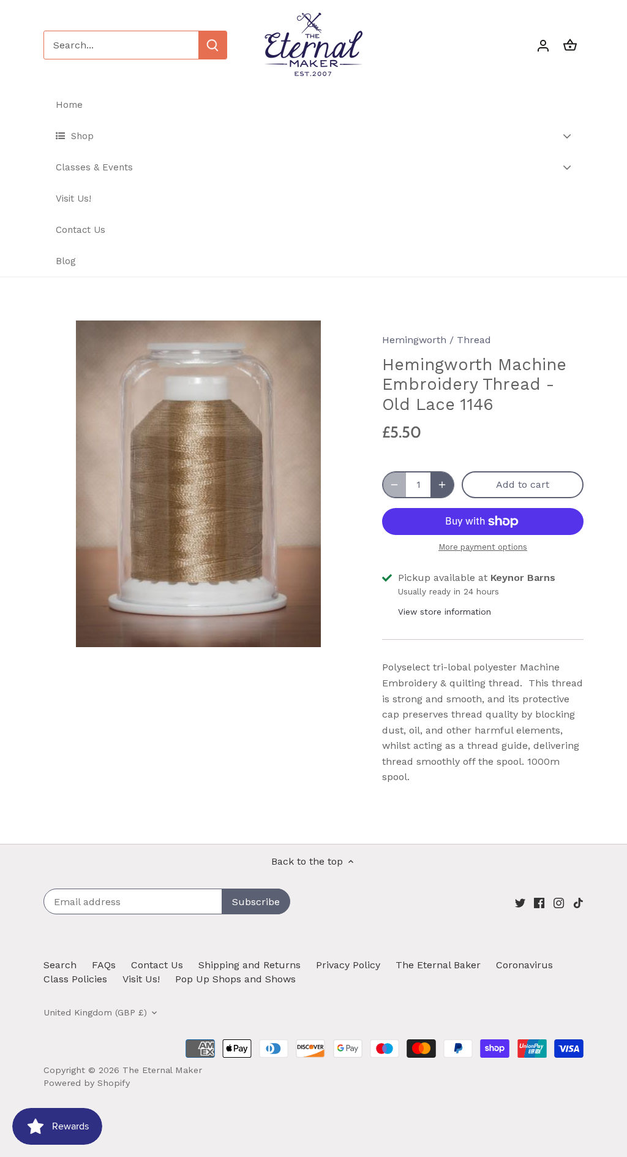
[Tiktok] (578, 902)
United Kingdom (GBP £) (95, 1012)
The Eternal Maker (162, 1070)
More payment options (482, 547)
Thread (474, 340)
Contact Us (157, 965)
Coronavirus (524, 965)
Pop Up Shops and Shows (235, 979)
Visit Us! (141, 979)
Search (60, 965)
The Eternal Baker (438, 965)
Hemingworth (414, 340)
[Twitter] (520, 902)
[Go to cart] (570, 45)
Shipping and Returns (249, 965)
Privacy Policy (348, 965)
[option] (198, 484)
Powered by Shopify (86, 1083)
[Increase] (442, 485)
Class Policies (75, 979)
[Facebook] (539, 902)
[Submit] (212, 45)
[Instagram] (559, 902)
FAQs (104, 965)
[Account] (543, 45)
